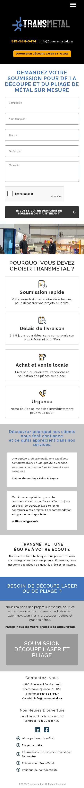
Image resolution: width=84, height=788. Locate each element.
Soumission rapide (42, 292)
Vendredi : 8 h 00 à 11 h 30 (42, 720)
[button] (73, 4)
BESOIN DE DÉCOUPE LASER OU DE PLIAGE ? (42, 588)
